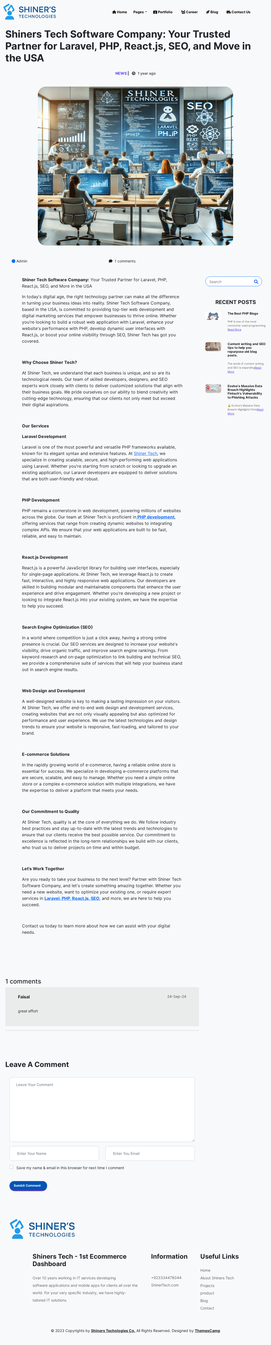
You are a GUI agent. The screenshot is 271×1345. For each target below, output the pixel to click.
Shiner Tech (145, 453)
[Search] (256, 281)
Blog (214, 12)
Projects (207, 1285)
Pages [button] (138, 12)
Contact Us (240, 12)
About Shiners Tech (217, 1278)
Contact (207, 1308)
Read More (234, 329)
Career (191, 12)
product (207, 1293)
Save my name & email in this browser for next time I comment (70, 1167)
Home (121, 12)
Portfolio (165, 12)
